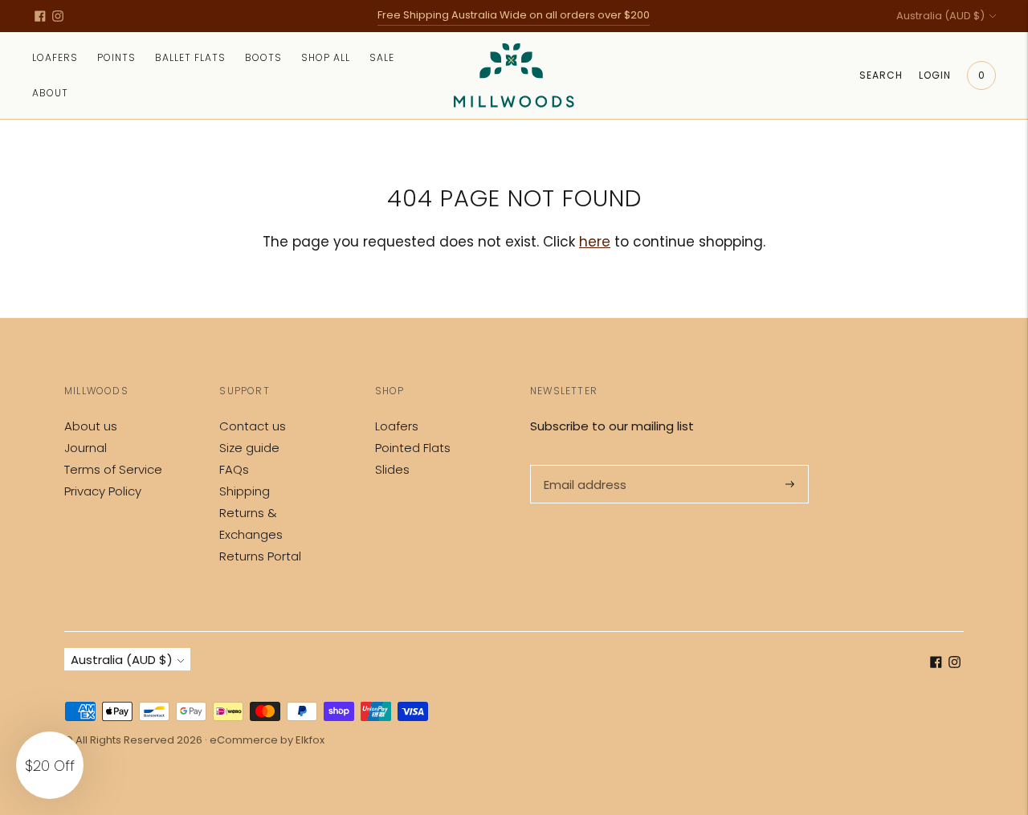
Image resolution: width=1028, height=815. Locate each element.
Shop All (325, 57)
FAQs (234, 469)
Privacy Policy (102, 491)
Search (881, 75)
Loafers (55, 57)
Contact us (252, 426)
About (50, 93)
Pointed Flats (413, 447)
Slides (392, 469)
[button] (50, 765)
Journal (85, 447)
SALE (381, 57)
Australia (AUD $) (940, 15)
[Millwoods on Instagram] (57, 16)
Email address (583, 465)
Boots (263, 57)
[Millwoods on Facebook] (40, 16)
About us (90, 426)
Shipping (244, 491)
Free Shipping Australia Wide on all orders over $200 (513, 14)
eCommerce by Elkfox (267, 740)
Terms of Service (113, 469)
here (594, 241)
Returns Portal (260, 556)
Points (116, 57)
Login (935, 75)
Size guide (249, 447)
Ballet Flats (190, 57)
